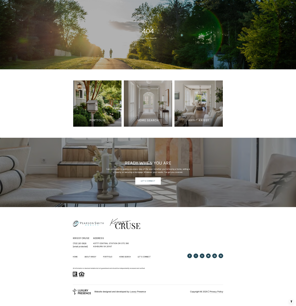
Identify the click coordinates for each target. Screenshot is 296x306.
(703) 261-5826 (79, 243)
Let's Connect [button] (148, 181)
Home (75, 257)
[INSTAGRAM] (196, 256)
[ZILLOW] (214, 256)
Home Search (125, 257)
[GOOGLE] (221, 256)
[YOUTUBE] (208, 256)
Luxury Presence (138, 291)
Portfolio (107, 257)
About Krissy (90, 257)
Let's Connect (144, 257)
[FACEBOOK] (189, 256)
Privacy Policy (216, 291)
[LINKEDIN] (202, 256)
